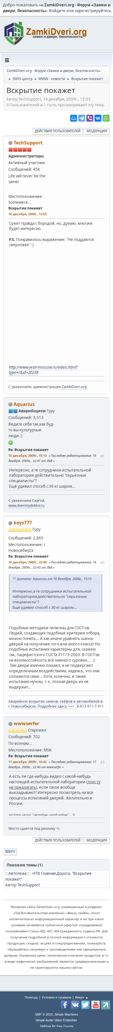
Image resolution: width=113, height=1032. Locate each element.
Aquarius (24, 404)
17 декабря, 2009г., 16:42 (27, 762)
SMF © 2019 (44, 1014)
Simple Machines (66, 1014)
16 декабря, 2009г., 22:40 (27, 562)
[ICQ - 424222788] (10, 442)
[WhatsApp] (106, 118)
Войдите (57, 10)
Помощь (31, 997)
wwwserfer (26, 723)
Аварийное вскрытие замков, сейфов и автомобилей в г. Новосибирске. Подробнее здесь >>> (55, 704)
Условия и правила (56, 997)
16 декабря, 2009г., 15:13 (27, 455)
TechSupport (28, 143)
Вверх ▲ (81, 997)
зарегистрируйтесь (93, 10)
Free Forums (65, 1026)
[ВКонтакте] (97, 118)
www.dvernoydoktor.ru (26, 505)
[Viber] (89, 118)
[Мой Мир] (73, 118)
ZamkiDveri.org (74, 386)
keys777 (23, 522)
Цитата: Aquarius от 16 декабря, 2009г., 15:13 (54, 578)
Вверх (10, 851)
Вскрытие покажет (25, 208)
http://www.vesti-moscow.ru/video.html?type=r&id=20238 (43, 370)
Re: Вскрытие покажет (28, 449)
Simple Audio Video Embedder (56, 1020)
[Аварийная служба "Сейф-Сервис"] (46, 536)
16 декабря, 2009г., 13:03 (27, 214)
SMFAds (45, 1026)
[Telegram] (81, 118)
